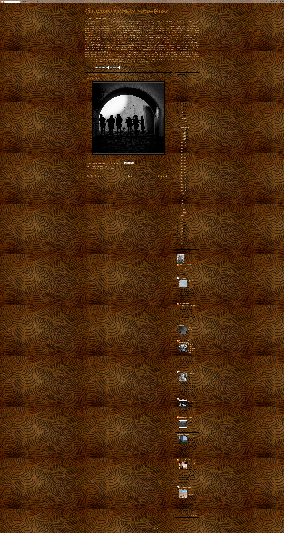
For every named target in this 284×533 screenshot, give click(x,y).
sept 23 (183, 145)
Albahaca (157, 21)
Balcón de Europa (141, 26)
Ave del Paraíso (110, 26)
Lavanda (159, 42)
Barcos (156, 26)
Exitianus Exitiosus (166, 35)
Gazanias (103, 39)
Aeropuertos (135, 21)
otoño (92, 49)
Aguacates (144, 21)
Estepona (134, 35)
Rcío (198, 52)
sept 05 (183, 187)
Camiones (156, 28)
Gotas (131, 39)
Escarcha (122, 35)
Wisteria (135, 61)
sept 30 (183, 130)
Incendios (101, 42)
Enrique (94, 35)
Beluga (164, 26)
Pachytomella (114, 49)
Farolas (184, 35)
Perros (172, 49)
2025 (181, 106)
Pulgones (188, 52)
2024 (181, 109)
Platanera (101, 52)
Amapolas (103, 24)
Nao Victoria (116, 47)
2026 (181, 103)
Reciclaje (87, 54)
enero (183, 216)
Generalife (108, 39)
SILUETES (191, 401)
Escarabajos (116, 35)
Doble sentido (178, 32)
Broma (91, 28)
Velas (86, 61)
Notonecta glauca (162, 47)
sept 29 (183, 133)
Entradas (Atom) (132, 182)
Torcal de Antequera (124, 59)
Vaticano (185, 59)
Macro (190, 42)
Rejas (101, 54)
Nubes (168, 47)
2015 (181, 238)
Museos (101, 47)
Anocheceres (125, 24)
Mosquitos (196, 45)
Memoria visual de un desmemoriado (187, 488)
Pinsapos (176, 49)
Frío (162, 37)
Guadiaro (146, 39)
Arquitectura (174, 24)
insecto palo (107, 42)
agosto (183, 197)
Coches (165, 30)
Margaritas (137, 45)
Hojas (178, 39)
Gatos (93, 39)
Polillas (119, 52)
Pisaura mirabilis (189, 49)
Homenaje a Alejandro (185, 39)
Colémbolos (175, 30)
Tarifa (176, 56)
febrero (184, 212)
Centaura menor (105, 30)
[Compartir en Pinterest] (133, 163)
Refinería (92, 54)
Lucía (182, 42)
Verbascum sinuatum (98, 61)
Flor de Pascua (111, 37)
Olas (185, 47)
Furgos (169, 37)
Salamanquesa (148, 54)
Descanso (155, 32)
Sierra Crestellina (138, 56)
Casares (192, 28)
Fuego (165, 37)
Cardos (172, 28)
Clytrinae (160, 30)
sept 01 (183, 194)
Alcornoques (169, 21)
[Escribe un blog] (127, 163)
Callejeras (151, 28)
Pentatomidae (160, 49)
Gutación (160, 39)
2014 (181, 241)
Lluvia (179, 42)
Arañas (139, 24)
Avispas (124, 26)
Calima (146, 28)
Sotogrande (161, 56)
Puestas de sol (181, 52)
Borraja (87, 28)
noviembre (185, 121)
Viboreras (110, 61)
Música (110, 47)
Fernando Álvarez (185, 265)
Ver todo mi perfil (183, 268)
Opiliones (189, 47)
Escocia (127, 35)
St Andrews (167, 56)
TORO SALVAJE (185, 304)
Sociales (154, 56)
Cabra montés (134, 28)
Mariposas (143, 45)
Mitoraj (182, 45)
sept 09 (183, 175)
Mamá (115, 45)
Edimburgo (88, 35)
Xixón (139, 61)
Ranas (194, 52)
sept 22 (183, 148)
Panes (139, 49)
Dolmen (184, 32)
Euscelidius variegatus (157, 35)
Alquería (89, 23)
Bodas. (187, 26)
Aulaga (97, 26)
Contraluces (188, 30)
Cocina (170, 30)
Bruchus (95, 28)
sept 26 (183, 142)
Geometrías (113, 39)
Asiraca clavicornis (182, 24)
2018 (181, 228)
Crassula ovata (93, 32)
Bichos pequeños (176, 26)
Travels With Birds (186, 278)
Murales (97, 47)
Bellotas (160, 26)
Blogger (155, 528)
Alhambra (181, 21)
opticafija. (183, 325)
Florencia (132, 37)
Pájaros (125, 49)
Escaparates (98, 35)
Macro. (195, 42)
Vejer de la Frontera (193, 59)
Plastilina (97, 52)
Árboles (145, 24)
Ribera (112, 54)
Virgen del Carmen (128, 61)
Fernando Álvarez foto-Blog (126, 11)
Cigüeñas (138, 30)
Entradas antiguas (164, 176)
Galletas (183, 37)
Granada (136, 39)
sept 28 (183, 136)
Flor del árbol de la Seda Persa (122, 37)
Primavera (133, 52)
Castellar (88, 30)
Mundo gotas (90, 47)
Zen (151, 61)
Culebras (130, 32)
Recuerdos (191, 374)
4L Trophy (87, 21)
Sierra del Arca (147, 56)
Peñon (165, 49)
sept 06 (183, 184)
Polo (122, 52)
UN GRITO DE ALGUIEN (187, 305)
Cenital (100, 30)
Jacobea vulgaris (130, 42)
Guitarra (151, 39)
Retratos (108, 54)
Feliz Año (193, 35)
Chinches (128, 30)
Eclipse (197, 32)
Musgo (105, 47)
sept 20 (183, 154)
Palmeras (130, 49)
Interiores (112, 42)
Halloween (164, 39)
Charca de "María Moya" (117, 30)
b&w (132, 26)
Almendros (192, 21)
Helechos (173, 39)
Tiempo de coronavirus (103, 59)
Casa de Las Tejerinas (186, 28)
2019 (181, 225)
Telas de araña (181, 56)
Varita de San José (179, 59)
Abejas (107, 21)
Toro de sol (132, 59)
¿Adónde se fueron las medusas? (192, 493)
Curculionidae (137, 32)
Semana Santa (104, 56)
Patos (149, 49)
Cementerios (94, 30)
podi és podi (184, 434)
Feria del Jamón (97, 37)
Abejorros (112, 21)
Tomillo (116, 59)
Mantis (129, 45)
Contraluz (196, 30)
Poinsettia (111, 52)
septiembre (185, 127)
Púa (162, 52)
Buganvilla (100, 28)
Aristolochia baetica (166, 24)
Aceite (130, 21)
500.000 (93, 21)
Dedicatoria (144, 32)
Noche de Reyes (154, 47)
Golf (128, 39)
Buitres (104, 28)
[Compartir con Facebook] (131, 163)
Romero (136, 54)
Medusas (155, 45)
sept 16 (183, 160)
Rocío (127, 54)
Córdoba (87, 32)
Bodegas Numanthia (194, 26)
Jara (136, 42)
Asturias (189, 24)
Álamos (153, 21)
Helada (169, 39)
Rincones (117, 54)
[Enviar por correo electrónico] (125, 163)
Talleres (172, 56)
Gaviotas (98, 39)
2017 (181, 231)
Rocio (123, 54)
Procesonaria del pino (143, 52)
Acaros (126, 21)
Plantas (87, 52)
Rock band (93, 78)
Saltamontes (159, 54)
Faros (188, 35)
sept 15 (183, 163)
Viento (114, 61)
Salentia (153, 54)
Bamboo (147, 26)
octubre (184, 124)
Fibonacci (104, 37)
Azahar (128, 26)
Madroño (103, 45)
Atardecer (195, 24)
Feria (92, 37)
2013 (181, 244)
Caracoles (162, 28)
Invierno (119, 42)
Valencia (162, 59)
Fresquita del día (154, 37)
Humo (97, 42)
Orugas (87, 49)
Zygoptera (154, 61)
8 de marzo (102, 21)
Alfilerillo (176, 21)
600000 (97, 21)
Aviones (119, 26)
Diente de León (169, 32)
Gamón (190, 37)
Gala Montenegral (176, 37)
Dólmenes (188, 32)
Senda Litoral (112, 56)
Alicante (186, 21)
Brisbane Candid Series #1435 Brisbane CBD (192, 348)
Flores (138, 37)
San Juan (165, 54)
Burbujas (108, 28)
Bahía (135, 26)
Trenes (144, 59)
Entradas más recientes (95, 176)
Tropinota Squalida (151, 59)
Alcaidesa (163, 21)
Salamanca (141, 54)
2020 (181, 222)
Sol (158, 56)
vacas (158, 59)
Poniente (125, 52)
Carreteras (178, 28)
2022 (181, 115)
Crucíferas (111, 32)
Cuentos (115, 32)
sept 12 (183, 172)
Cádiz (143, 28)
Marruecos (149, 45)
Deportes (150, 32)
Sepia (118, 56)
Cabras (140, 28)
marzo (183, 209)
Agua (139, 21)
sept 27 (183, 139)
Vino (117, 61)
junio (183, 203)
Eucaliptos (142, 35)
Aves (115, 26)
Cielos (133, 30)
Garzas (90, 39)
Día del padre (161, 32)
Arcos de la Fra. (157, 24)
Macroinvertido (92, 44)
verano (90, 61)
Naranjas (122, 47)
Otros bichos (98, 49)
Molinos (186, 45)
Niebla (136, 47)
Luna (185, 42)
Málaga (107, 45)
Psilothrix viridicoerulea (154, 52)
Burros (112, 28)
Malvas (111, 45)
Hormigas (92, 42)
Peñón (168, 49)
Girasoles (124, 39)
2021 (181, 219)
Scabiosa (92, 56)
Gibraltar (118, 39)
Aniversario (118, 24)
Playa (106, 52)
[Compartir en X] (129, 163)
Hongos (193, 39)
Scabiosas (97, 56)
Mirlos (178, 45)
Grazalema (141, 39)
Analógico (108, 24)
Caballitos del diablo (120, 28)
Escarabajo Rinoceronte (107, 35)
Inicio (130, 176)
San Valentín (190, 54)
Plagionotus (196, 49)
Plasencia (91, 52)
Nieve (140, 47)
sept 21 (183, 151)
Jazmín (139, 42)
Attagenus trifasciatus (90, 26)
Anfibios (112, 24)
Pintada (180, 49)
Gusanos (155, 39)
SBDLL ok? (192, 436)
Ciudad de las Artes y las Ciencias (150, 30)
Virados (120, 61)
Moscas (190, 45)
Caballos (128, 28)
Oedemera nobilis (176, 47)
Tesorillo (189, 56)
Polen (115, 52)
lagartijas (146, 42)
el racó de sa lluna (186, 460)
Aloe (197, 21)
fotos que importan (186, 372)
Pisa (184, 49)
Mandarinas (120, 45)
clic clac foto (184, 399)
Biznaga (183, 26)
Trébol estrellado (139, 59)
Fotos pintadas (144, 37)
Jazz (142, 42)
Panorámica (145, 49)
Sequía (122, 56)
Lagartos (151, 42)
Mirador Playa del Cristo (169, 45)
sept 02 (183, 190)
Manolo (125, 45)
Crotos (106, 32)
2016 (181, 235)
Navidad (128, 47)
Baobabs (152, 26)
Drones (192, 32)
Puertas (174, 52)
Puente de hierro (167, 52)
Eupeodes (148, 35)
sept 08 (183, 178)
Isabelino (124, 42)
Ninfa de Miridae (146, 47)
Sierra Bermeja (128, 56)
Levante (164, 42)
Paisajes (120, 49)
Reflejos (96, 54)
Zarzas (148, 61)
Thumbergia (88, 59)
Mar (132, 45)
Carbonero (167, 28)
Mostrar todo (193, 515)
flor (107, 37)
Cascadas (197, 28)
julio (182, 200)
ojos (182, 47)
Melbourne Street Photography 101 (185, 342)
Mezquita (160, 45)
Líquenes (174, 42)
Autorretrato (103, 26)
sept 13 (183, 169)
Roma (131, 54)
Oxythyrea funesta (106, 49)
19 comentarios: (116, 163)
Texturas (196, 56)
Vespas (106, 61)
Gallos (186, 37)
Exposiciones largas (177, 35)
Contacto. (181, 30)
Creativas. (101, 32)
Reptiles (104, 54)
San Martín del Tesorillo (177, 54)
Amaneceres (97, 24)
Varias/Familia (170, 59)
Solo (189, 421)
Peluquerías (154, 49)
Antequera (133, 24)
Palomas (136, 49)
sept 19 (183, 157)
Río (121, 54)
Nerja (133, 47)
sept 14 (183, 166)
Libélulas (169, 42)
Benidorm (168, 26)
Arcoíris (150, 24)
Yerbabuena (143, 61)
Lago (154, 42)
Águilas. (149, 21)
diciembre (184, 118)
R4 (192, 52)
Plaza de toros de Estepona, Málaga (103, 168)
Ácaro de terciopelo (120, 21)
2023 (181, 112)
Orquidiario (196, 47)
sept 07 (183, 181)
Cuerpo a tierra (122, 32)
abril (183, 206)
